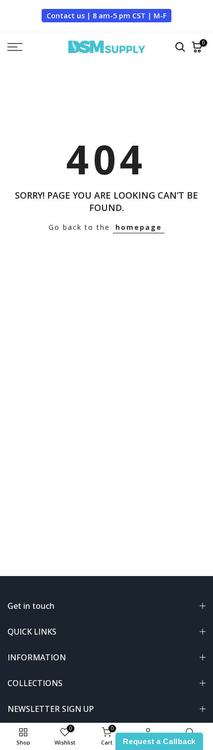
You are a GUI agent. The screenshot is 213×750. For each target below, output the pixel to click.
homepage (138, 227)
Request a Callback (159, 741)
